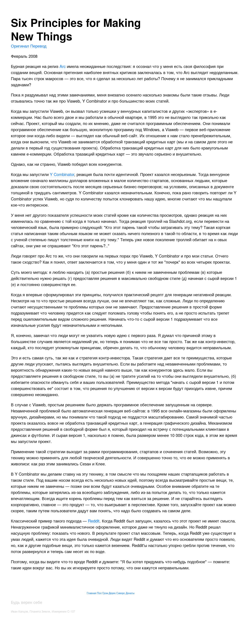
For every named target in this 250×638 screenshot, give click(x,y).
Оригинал (20, 46)
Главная (91, 593)
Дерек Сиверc (117, 593)
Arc (63, 66)
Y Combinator (62, 174)
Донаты (130, 593)
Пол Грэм (102, 593)
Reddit (93, 521)
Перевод (38, 46)
